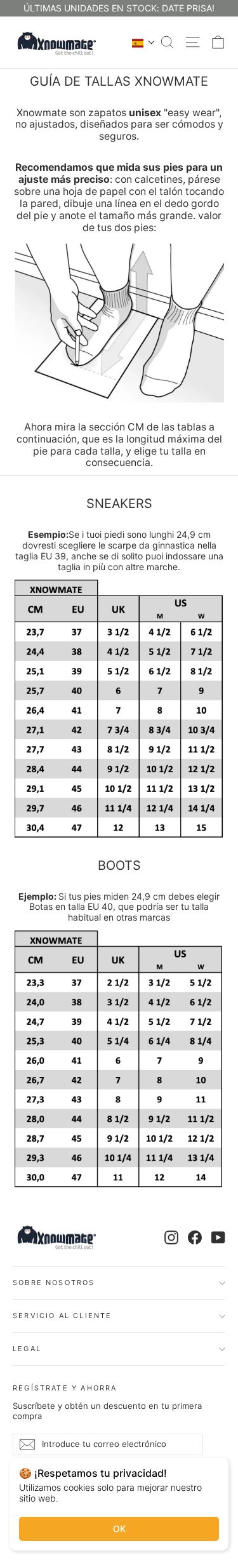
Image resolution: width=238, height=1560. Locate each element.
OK (119, 1528)
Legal (27, 1348)
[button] (143, 42)
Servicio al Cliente (62, 1315)
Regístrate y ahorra (65, 1387)
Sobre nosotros (54, 1282)
